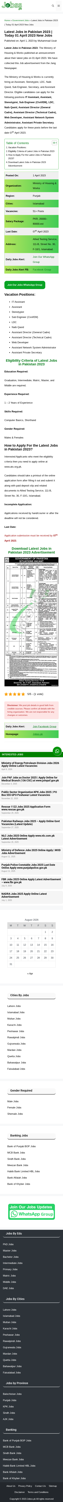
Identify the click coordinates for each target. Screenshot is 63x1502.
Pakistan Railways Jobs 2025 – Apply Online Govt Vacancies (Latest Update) (30, 823)
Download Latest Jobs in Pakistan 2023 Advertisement (27, 164)
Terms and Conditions (38, 1492)
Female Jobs (14, 1107)
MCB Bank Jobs (16, 1152)
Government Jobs (20, 20)
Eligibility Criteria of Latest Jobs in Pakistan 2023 (31, 151)
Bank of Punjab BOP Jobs (21, 1146)
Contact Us (40, 1486)
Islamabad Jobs (16, 1012)
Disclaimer (20, 1492)
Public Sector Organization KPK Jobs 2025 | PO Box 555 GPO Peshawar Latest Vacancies (29, 793)
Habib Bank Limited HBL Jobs (23, 1171)
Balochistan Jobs (12, 1394)
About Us (10, 1486)
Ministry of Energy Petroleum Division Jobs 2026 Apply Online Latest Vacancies (30, 764)
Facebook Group (42, 269)
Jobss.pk (31, 1499)
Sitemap (53, 1486)
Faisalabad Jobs (16, 1069)
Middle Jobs (9, 1282)
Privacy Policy (25, 1486)
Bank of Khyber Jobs (18, 1184)
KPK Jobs (8, 1406)
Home (7, 20)
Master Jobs (10, 1250)
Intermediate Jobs (13, 1263)
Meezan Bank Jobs (17, 1165)
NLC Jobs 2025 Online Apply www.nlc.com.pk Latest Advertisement (28, 837)
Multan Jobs (14, 1018)
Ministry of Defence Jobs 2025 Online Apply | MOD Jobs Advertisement (31, 852)
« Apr (30, 973)
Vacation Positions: (17, 147)
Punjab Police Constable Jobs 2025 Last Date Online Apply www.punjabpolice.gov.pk (28, 866)
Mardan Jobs (14, 1050)
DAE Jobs (8, 1288)
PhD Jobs (8, 1244)
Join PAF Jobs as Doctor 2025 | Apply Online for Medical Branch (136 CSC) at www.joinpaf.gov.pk (30, 779)
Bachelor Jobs (11, 1257)
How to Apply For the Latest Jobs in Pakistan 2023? (29, 157)
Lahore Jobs (14, 1006)
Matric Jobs (9, 1275)
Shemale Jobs (15, 1113)
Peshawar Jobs (15, 1031)
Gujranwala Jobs (16, 1043)
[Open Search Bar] (53, 6)
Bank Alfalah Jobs (17, 1177)
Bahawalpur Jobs (16, 1062)
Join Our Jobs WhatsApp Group (24, 284)
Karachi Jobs (14, 1025)
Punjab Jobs (9, 1400)
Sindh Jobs (9, 1413)
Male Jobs (13, 1101)
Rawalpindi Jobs (16, 1037)
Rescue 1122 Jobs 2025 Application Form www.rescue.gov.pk (25, 808)
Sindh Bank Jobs (16, 1159)
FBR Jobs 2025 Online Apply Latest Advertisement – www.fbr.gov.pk (31, 881)
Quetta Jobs (14, 1056)
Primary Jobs (10, 1269)
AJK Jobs (8, 1419)
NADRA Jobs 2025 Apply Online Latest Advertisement (24, 895)
